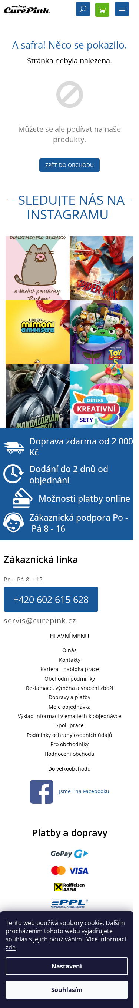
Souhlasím (67, 990)
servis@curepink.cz (40, 620)
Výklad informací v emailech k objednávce (69, 716)
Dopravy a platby (69, 697)
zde (11, 947)
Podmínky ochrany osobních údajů (69, 734)
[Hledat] (83, 9)
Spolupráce (70, 725)
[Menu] (122, 9)
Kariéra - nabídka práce (69, 668)
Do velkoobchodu (69, 768)
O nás (69, 650)
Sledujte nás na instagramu (71, 207)
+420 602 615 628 (51, 599)
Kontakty (69, 659)
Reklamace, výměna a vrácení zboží (69, 687)
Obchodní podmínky (69, 678)
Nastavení (67, 966)
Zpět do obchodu (69, 164)
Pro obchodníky (69, 744)
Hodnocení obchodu (69, 753)
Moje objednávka (70, 706)
